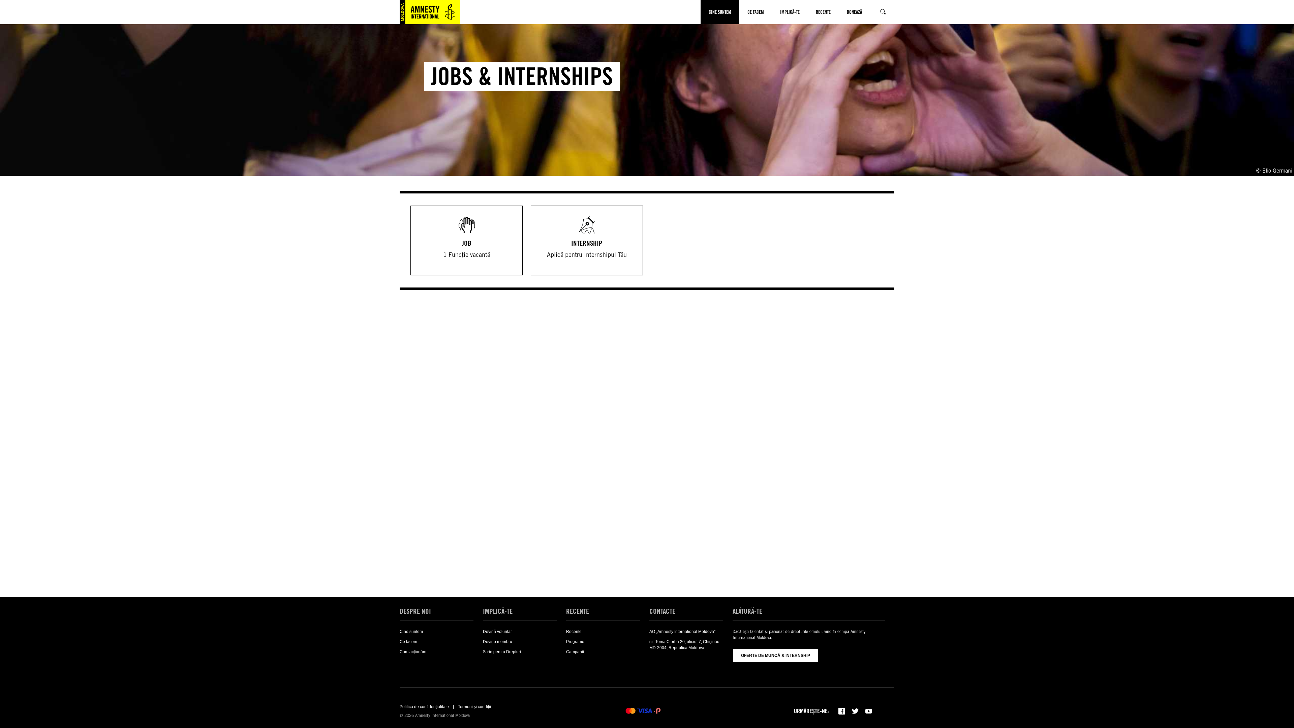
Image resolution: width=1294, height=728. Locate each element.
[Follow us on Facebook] (842, 711)
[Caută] (882, 12)
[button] (713, 36)
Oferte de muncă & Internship (775, 655)
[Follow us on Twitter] (855, 711)
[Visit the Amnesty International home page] (430, 12)
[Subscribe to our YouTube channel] (868, 711)
